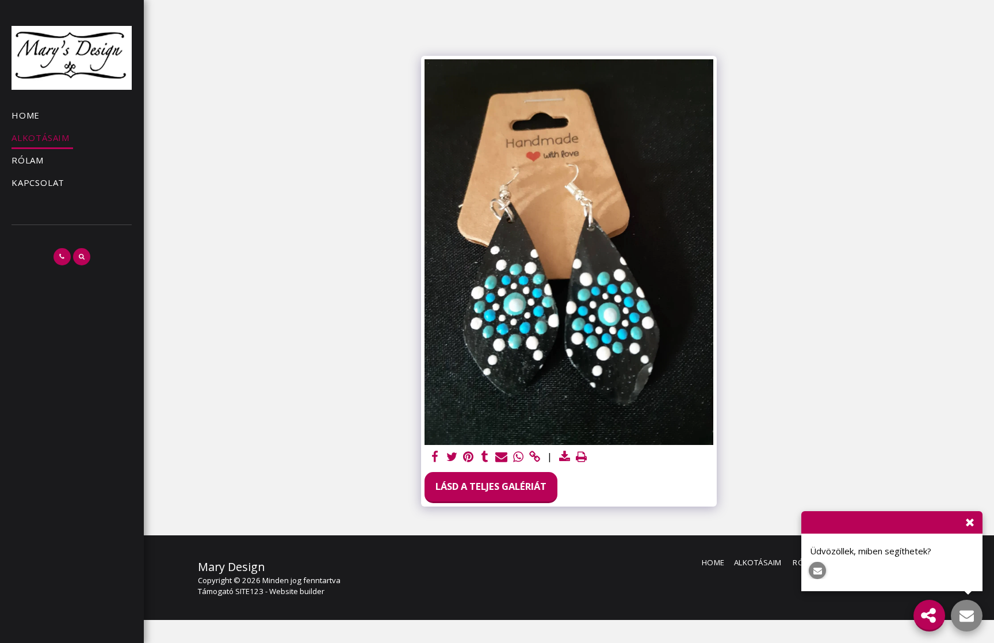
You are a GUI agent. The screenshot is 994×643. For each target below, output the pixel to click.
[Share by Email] (501, 457)
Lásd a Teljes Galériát (490, 486)
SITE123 (249, 591)
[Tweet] (452, 457)
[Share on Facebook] (435, 457)
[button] (62, 256)
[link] (535, 457)
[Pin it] (468, 457)
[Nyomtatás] (581, 457)
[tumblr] (485, 457)
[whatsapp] (518, 457)
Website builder (296, 591)
